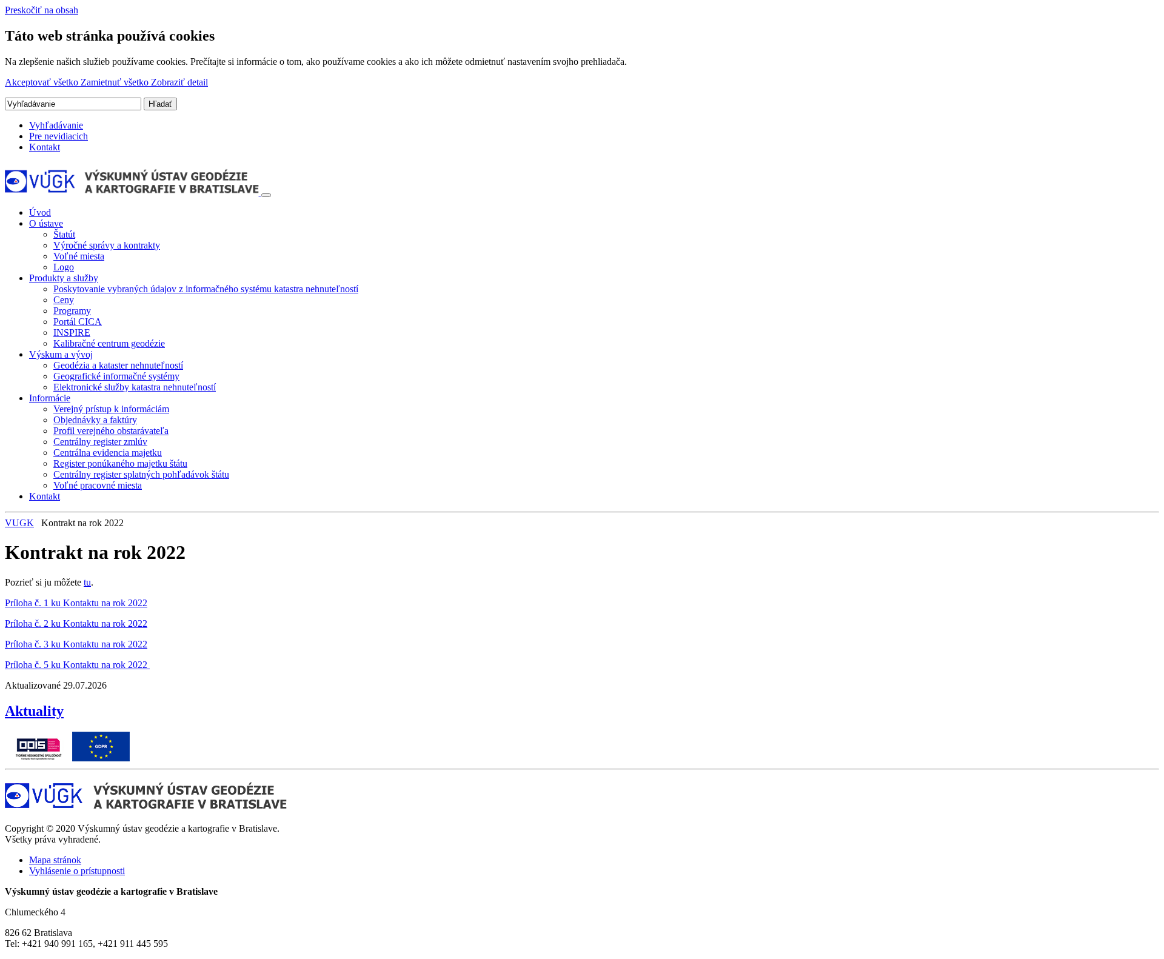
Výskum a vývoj (61, 354)
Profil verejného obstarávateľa (111, 431)
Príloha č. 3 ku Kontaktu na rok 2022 (76, 644)
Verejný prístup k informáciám (111, 409)
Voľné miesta (78, 256)
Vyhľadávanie (56, 125)
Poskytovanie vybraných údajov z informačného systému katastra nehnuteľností (205, 289)
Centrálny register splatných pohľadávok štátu (141, 474)
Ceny (63, 300)
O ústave (46, 223)
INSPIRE (71, 332)
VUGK (19, 523)
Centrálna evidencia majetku (107, 452)
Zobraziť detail (179, 82)
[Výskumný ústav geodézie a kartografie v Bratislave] (133, 192)
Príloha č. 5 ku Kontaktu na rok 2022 (77, 665)
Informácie (49, 398)
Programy (72, 311)
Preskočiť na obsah (41, 10)
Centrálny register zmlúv (100, 441)
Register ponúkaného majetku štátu (120, 463)
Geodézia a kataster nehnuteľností (118, 365)
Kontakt (44, 147)
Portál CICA (77, 321)
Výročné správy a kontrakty (106, 245)
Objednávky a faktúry (95, 420)
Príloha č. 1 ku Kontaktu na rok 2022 (76, 603)
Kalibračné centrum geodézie (109, 343)
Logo (63, 267)
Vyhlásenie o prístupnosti (77, 871)
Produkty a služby (63, 278)
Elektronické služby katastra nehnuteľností (134, 387)
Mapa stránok (55, 860)
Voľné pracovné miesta (97, 485)
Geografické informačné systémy (116, 376)
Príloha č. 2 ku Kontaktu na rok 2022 (76, 623)
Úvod (40, 212)
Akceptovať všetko (43, 82)
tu (87, 582)
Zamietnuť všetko (116, 82)
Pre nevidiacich (58, 136)
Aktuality (34, 711)
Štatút (64, 234)
